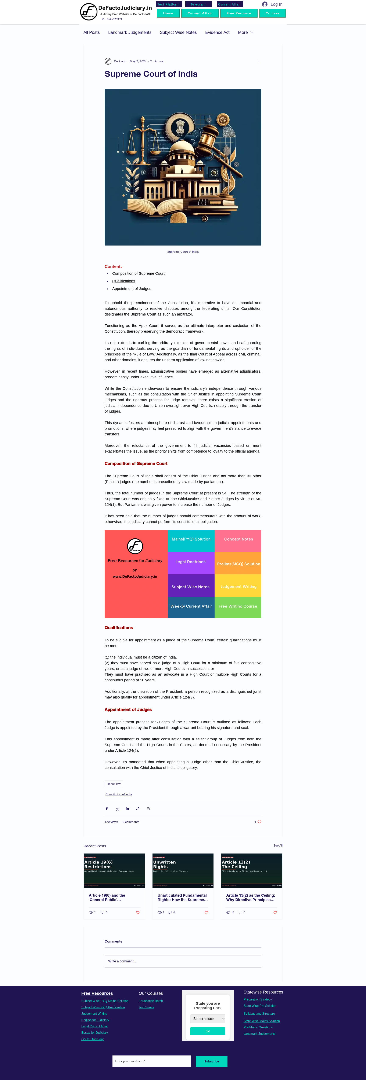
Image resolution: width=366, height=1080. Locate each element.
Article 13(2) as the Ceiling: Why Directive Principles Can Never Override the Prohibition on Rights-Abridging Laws (250, 897)
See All (278, 845)
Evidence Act (217, 32)
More (243, 32)
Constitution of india (118, 794)
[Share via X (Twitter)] (117, 809)
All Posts (91, 32)
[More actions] (258, 61)
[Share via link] (138, 809)
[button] (272, 13)
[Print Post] (148, 809)
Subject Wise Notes (178, 32)
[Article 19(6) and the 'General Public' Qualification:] (114, 871)
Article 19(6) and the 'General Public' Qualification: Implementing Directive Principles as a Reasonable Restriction (114, 897)
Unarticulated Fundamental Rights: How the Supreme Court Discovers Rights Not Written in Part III (182, 897)
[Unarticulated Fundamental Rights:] (183, 871)
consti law (114, 783)
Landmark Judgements (129, 32)
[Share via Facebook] (107, 809)
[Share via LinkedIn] (127, 809)
